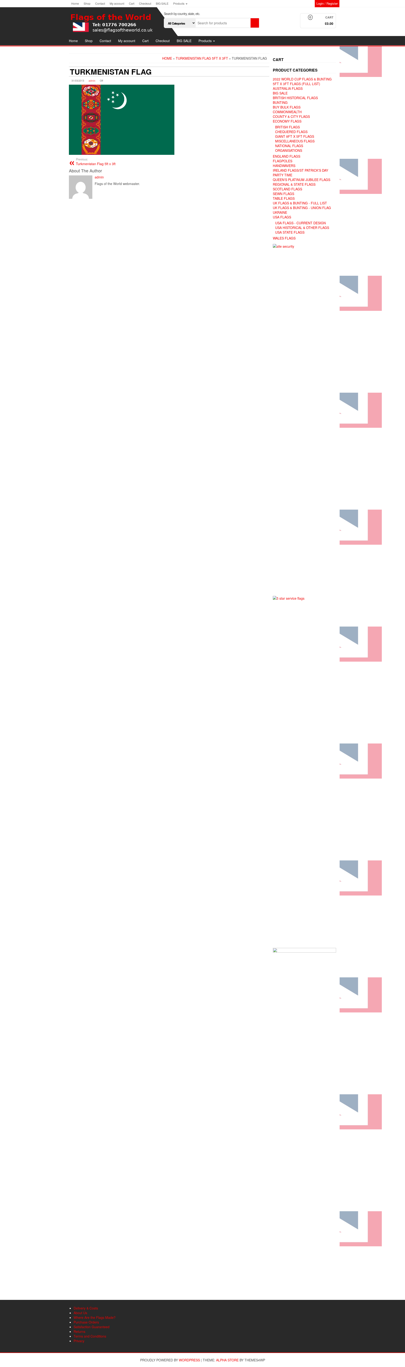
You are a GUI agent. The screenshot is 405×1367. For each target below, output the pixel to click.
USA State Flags (289, 232)
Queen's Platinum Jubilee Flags (301, 179)
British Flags (287, 127)
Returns (79, 1331)
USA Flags (282, 217)
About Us (80, 1312)
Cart (131, 3)
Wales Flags (284, 238)
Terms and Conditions (90, 1336)
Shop (87, 3)
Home (75, 3)
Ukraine (280, 212)
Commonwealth (287, 111)
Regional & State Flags (294, 184)
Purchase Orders (86, 1322)
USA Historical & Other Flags (302, 227)
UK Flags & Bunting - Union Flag (302, 207)
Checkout (145, 3)
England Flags (286, 156)
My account (117, 3)
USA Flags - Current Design (300, 223)
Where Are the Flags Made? (95, 1317)
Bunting (280, 102)
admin (92, 80)
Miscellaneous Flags (295, 141)
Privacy (79, 1340)
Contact (100, 3)
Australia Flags (288, 88)
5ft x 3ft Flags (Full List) (296, 83)
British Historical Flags (295, 97)
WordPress (189, 1360)
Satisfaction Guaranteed (91, 1326)
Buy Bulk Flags (286, 107)
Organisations (288, 150)
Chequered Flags (291, 131)
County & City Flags (291, 116)
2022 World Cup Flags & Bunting (302, 79)
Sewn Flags (283, 193)
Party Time (282, 175)
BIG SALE (162, 3)
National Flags (289, 145)
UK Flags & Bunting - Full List (300, 203)
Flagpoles (282, 161)
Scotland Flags (287, 189)
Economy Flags (287, 121)
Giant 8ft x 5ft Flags (294, 136)
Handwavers (284, 165)
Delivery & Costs (86, 1308)
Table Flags (284, 198)
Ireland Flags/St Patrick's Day (300, 170)
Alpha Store (227, 1360)
